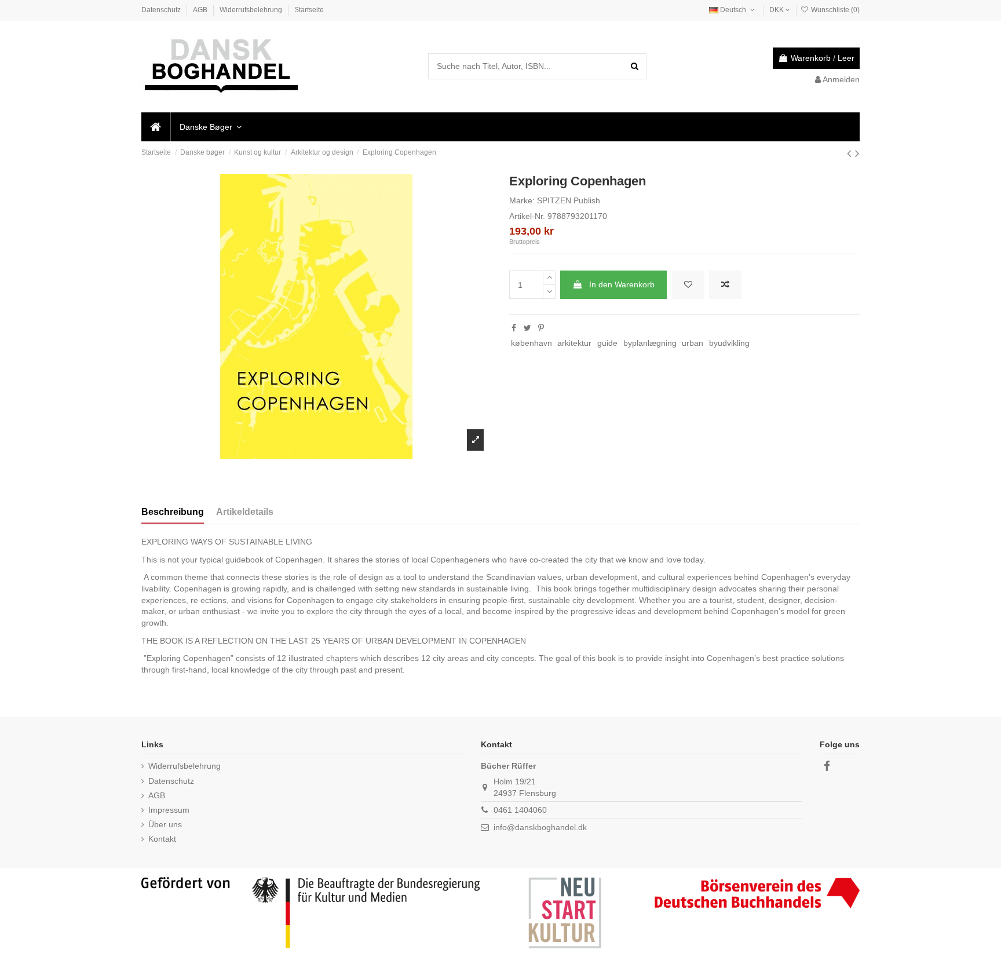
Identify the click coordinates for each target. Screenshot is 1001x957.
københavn (531, 343)
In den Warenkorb (622, 284)
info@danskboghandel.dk (540, 827)
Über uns (165, 824)
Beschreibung (172, 512)
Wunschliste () (834, 10)
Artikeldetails (244, 512)
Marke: (522, 200)
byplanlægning (650, 343)
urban (692, 343)
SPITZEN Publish (568, 200)
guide (607, 343)
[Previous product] (851, 153)
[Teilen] (514, 328)
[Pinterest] (541, 328)
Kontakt (162, 838)
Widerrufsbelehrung (252, 10)
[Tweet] (527, 328)
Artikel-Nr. (527, 216)
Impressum (168, 809)
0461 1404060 (520, 809)
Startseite (309, 10)
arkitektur (574, 343)
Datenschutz (161, 10)
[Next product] (857, 153)
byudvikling (729, 343)
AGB (201, 10)
